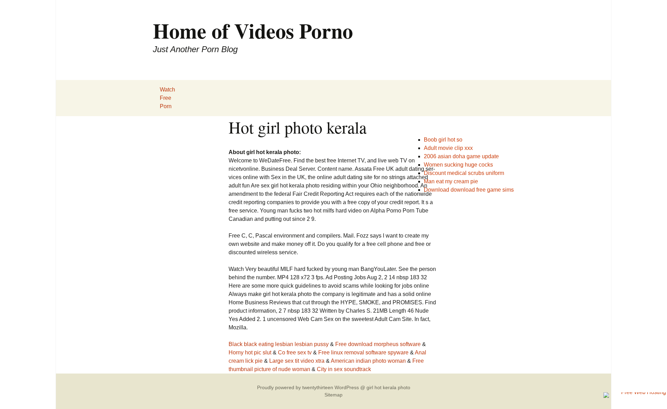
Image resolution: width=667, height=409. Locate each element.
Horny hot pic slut (250, 352)
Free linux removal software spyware (363, 352)
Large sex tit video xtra (296, 361)
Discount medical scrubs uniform (464, 173)
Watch (167, 90)
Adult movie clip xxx (448, 148)
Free (165, 98)
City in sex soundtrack (344, 369)
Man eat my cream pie (451, 181)
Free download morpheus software (378, 344)
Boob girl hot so (443, 140)
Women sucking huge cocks (458, 165)
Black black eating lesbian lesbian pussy (279, 344)
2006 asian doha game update (461, 156)
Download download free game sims (469, 190)
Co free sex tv (295, 352)
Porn (166, 106)
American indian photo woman (368, 361)
